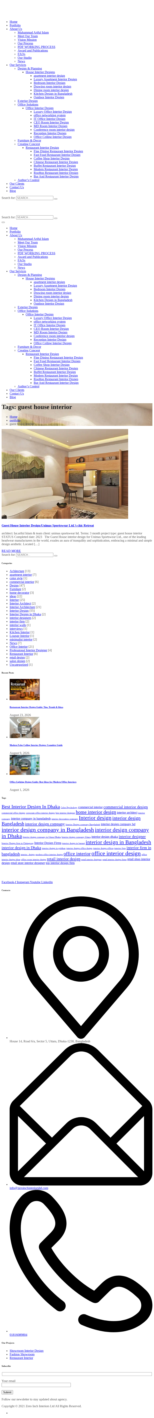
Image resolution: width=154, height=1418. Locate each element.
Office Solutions (28, 104)
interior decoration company (65, 819)
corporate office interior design (40, 813)
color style (16, 578)
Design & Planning (30, 68)
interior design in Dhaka (21, 847)
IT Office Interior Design (49, 119)
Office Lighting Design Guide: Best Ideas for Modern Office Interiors (43, 782)
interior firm (17, 621)
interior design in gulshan (54, 848)
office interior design (116, 853)
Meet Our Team (28, 36)
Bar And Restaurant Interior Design (56, 176)
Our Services (18, 65)
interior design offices (103, 848)
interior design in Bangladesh (118, 842)
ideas (13, 596)
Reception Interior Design (50, 133)
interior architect (127, 812)
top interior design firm (60, 863)
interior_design (28, 854)
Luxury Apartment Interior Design (55, 79)
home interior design (96, 812)
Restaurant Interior (21, 654)
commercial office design (13, 813)
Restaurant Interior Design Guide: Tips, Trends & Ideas (36, 707)
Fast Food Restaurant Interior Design (57, 155)
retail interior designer (91, 859)
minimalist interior (21, 639)
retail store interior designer (28, 863)
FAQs (21, 54)
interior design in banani (73, 843)
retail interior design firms (114, 859)
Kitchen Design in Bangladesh (53, 93)
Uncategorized (19, 664)
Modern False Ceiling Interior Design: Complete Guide (36, 745)
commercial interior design (125, 807)
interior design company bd (118, 824)
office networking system (50, 115)
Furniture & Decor (29, 140)
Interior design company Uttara (76, 837)
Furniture (15, 589)
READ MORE (11, 551)
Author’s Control (28, 180)
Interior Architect (20, 603)
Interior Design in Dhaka (25, 614)
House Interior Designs (40, 72)
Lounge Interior (19, 636)
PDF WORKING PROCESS (36, 47)
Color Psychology (69, 807)
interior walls (18, 625)
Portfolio (15, 25)
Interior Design (19, 610)
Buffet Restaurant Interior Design (55, 165)
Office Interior (19, 646)
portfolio (15, 420)
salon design (17, 661)
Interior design (95, 818)
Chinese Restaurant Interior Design (56, 162)
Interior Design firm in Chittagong (17, 843)
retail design (17, 657)
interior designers (20, 618)
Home (13, 21)
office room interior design (33, 859)
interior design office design (79, 848)
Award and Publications (33, 50)
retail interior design (63, 859)
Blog (13, 191)
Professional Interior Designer (28, 650)
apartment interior (21, 574)
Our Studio (25, 57)
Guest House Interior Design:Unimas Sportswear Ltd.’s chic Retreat (48, 525)
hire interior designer (65, 813)
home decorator (19, 592)
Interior (14, 600)
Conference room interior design (54, 129)
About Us (16, 29)
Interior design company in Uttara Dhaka (42, 837)
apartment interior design (49, 75)
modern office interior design (49, 854)
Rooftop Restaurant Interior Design (56, 173)
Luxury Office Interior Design (53, 111)
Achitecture (17, 571)
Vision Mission (27, 39)
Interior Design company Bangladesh (83, 824)
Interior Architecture (22, 607)
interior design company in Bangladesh (48, 829)
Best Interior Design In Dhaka (31, 806)
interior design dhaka (104, 836)
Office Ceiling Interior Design (53, 137)
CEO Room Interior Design (51, 122)
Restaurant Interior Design (42, 147)
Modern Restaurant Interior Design (56, 169)
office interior (77, 853)
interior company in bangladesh (31, 818)
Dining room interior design (51, 90)
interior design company (45, 824)
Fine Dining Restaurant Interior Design (58, 151)
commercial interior (22, 582)
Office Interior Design (40, 108)
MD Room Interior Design (50, 126)
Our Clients (17, 183)
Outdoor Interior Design (49, 97)
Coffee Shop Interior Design (52, 158)
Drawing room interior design (52, 86)
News (21, 61)
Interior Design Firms (47, 843)
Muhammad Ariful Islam (33, 32)
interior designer (132, 836)
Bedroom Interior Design (49, 83)
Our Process (25, 43)
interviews (16, 628)
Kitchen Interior (20, 632)
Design (14, 585)
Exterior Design (28, 101)
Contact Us (17, 187)
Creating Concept (29, 144)
